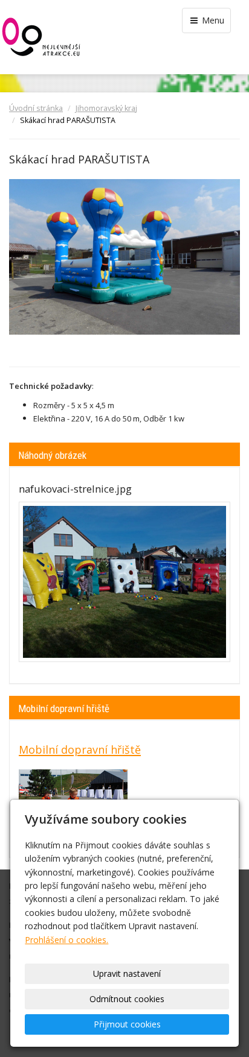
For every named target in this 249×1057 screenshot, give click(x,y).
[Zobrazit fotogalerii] (124, 582)
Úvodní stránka (36, 108)
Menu (211, 20)
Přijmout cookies (127, 1024)
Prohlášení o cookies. (66, 939)
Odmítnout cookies (126, 999)
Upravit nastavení (127, 973)
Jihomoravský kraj (106, 108)
